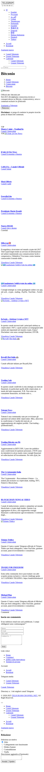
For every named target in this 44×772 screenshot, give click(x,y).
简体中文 (15, 28)
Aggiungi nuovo (7, 50)
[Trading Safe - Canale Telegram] (6, 411)
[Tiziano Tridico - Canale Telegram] (19, 554)
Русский (14, 14)
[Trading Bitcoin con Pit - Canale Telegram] (6, 472)
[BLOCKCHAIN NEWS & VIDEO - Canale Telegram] (6, 530)
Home (8, 688)
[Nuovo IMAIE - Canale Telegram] (6, 256)
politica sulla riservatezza (15, 692)
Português (14, 23)
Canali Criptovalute (8, 139)
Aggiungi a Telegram (9, 105)
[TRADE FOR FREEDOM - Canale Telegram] (6, 598)
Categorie (9, 59)
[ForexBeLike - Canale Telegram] (19, 210)
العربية (13, 17)
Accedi (8, 44)
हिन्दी (12, 33)
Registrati (9, 46)
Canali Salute (6, 185)
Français (14, 30)
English (14, 12)
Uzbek (13, 19)
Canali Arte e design (9, 261)
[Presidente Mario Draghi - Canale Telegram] (6, 241)
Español (14, 26)
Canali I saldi (6, 208)
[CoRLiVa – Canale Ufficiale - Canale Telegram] (19, 165)
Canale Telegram (7, 720)
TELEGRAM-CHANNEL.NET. (25, 728)
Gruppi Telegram (12, 56)
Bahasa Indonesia (17, 35)
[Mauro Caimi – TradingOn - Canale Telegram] (23, 119)
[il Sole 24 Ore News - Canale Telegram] (23, 142)
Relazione (5, 108)
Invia (3, 679)
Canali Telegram (12, 54)
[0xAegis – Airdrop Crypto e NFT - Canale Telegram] (19, 333)
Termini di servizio (13, 694)
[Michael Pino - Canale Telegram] (6, 625)
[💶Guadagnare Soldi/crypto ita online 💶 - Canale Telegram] (19, 297)
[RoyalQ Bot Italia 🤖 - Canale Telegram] (19, 371)
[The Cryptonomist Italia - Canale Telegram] (6, 502)
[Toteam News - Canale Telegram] (6, 440)
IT (7, 10)
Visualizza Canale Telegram (11, 295)
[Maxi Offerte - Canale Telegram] (19, 187)
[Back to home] (7, 6)
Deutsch (14, 37)
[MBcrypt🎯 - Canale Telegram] (6, 273)
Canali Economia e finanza (11, 162)
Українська (15, 21)
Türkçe (13, 39)
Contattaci (10, 690)
